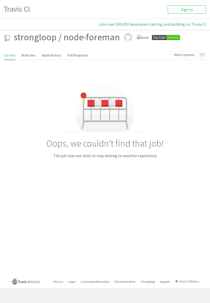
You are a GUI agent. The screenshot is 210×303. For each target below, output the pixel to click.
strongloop (35, 37)
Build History (51, 55)
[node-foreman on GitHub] (128, 37)
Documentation (124, 281)
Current (9, 55)
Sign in (187, 9)
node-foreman (92, 37)
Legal (72, 281)
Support (165, 281)
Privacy (58, 281)
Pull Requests (77, 55)
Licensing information (95, 281)
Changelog (148, 281)
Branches (29, 55)
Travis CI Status (189, 281)
